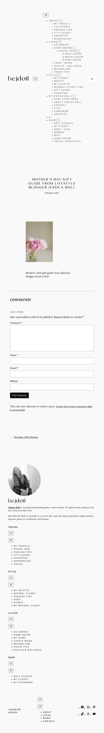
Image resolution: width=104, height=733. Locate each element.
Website (14, 381)
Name (14, 355)
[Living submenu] (60, 41)
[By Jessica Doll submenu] (73, 96)
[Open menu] (35, 79)
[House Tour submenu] (78, 51)
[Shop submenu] (58, 120)
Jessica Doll (14, 507)
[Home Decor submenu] (73, 48)
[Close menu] (46, 15)
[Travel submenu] (61, 20)
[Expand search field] (92, 79)
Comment (16, 323)
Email (14, 368)
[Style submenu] (59, 75)
